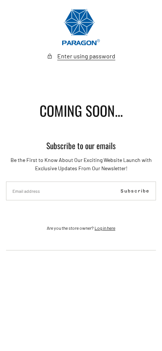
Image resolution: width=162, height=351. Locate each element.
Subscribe (135, 191)
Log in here (105, 227)
